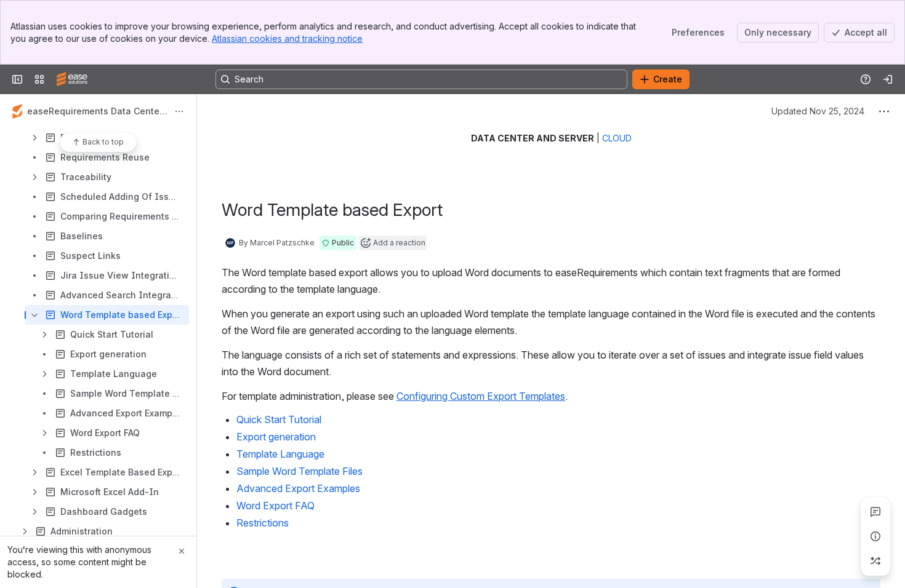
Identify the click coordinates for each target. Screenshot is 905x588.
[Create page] (875, 561)
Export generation (276, 437)
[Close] (181, 551)
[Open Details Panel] (875, 536)
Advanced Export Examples (298, 488)
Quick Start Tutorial (278, 419)
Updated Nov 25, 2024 (817, 111)
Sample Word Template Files (299, 471)
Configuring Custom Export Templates (480, 396)
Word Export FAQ (275, 505)
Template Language (280, 454)
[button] (338, 243)
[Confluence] (72, 79)
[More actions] (179, 111)
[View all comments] (875, 512)
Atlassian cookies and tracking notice (287, 38)
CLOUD (617, 138)
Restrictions (262, 523)
